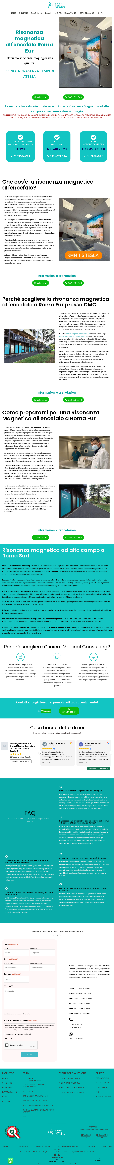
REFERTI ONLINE (103, 1083)
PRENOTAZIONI (102, 1078)
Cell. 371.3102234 (76, 1038)
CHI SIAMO (7, 1083)
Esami (48, 13)
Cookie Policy (5, 1146)
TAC (24, 1116)
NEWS (4, 1096)
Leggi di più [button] (46, 763)
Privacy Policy (23, 1146)
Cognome (33, 948)
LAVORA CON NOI (10, 1092)
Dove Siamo (37, 13)
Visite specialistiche (65, 13)
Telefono (12, 974)
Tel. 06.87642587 (75, 1024)
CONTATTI (7, 1101)
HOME (13, 13)
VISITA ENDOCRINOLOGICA (71, 1092)
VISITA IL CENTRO (103, 1096)
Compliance (91, 1146)
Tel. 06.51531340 (75, 1027)
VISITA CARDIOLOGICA (69, 1083)
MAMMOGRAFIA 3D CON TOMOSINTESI (34, 1086)
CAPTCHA (8, 1038)
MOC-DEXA (28, 1091)
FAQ (98, 1092)
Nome (6, 948)
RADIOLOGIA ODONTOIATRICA (37, 1101)
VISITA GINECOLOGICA (69, 1078)
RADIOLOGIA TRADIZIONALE (36, 1096)
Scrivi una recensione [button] (21, 761)
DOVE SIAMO (7, 1087)
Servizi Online (87, 13)
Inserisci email (9, 963)
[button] (40, 97)
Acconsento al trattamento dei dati (18, 1034)
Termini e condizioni (43, 1146)
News (101, 13)
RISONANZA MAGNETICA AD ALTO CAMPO (38, 1111)
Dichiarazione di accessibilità (68, 1146)
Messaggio (8, 986)
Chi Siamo (23, 13)
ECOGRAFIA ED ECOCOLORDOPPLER (32, 1079)
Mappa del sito (108, 1146)
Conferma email (36, 963)
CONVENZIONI (102, 1087)
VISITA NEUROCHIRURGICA (71, 1087)
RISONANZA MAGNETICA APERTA (38, 1105)
